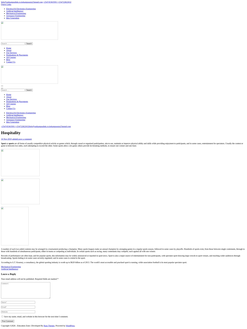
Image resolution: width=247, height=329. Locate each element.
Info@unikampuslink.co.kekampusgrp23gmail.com (22, 2)
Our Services (11, 53)
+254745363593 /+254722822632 (57, 2)
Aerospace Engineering (15, 16)
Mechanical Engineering (16, 13)
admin (14, 139)
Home (8, 48)
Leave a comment (24, 139)
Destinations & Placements (17, 55)
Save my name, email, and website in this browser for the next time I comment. (36, 317)
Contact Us (10, 62)
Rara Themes (49, 326)
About (8, 50)
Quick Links (6, 4)
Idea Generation (12, 18)
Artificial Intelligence (14, 11)
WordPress (70, 326)
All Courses (11, 57)
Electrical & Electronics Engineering (21, 9)
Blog (8, 60)
